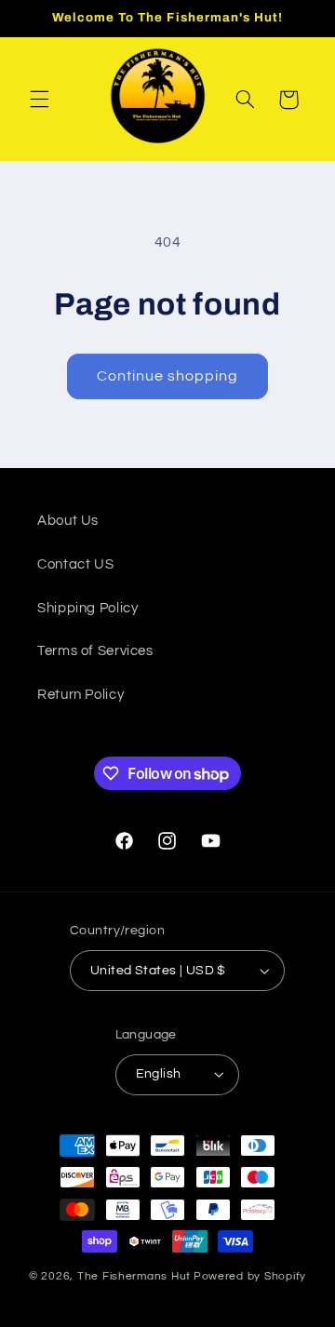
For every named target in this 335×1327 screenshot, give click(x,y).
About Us (68, 521)
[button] (39, 99)
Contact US (75, 564)
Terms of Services (95, 651)
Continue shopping (168, 376)
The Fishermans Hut (134, 1276)
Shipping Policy (87, 608)
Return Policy (80, 695)
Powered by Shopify (250, 1276)
